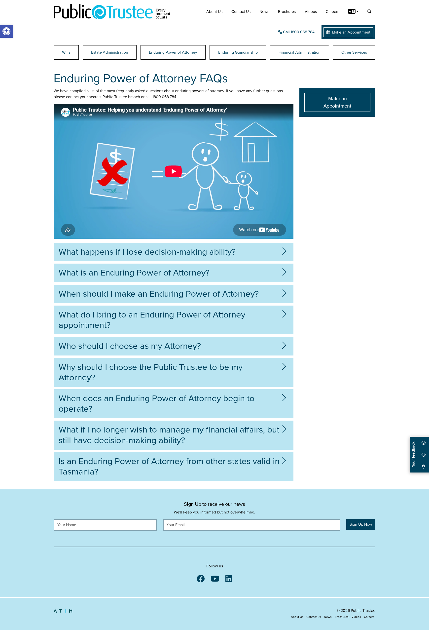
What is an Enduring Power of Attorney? (134, 273)
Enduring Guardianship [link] (238, 52)
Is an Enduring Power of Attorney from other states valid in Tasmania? (169, 466)
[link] (6, 31)
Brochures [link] (287, 11)
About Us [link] (214, 11)
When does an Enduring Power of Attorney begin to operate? (156, 403)
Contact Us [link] (240, 11)
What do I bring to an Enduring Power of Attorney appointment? (152, 320)
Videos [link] (311, 11)
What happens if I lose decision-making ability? (147, 252)
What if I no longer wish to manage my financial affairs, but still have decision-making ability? (169, 435)
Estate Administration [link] (109, 52)
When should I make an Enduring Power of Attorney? (159, 294)
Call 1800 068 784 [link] (298, 32)
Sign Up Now (361, 524)
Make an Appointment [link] (350, 32)
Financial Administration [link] (300, 52)
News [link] (264, 11)
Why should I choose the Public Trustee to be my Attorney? (151, 372)
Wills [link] (66, 52)
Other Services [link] (354, 52)
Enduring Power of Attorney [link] (173, 52)
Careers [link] (332, 11)
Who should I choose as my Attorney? (130, 346)
